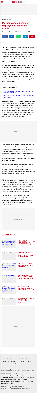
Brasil (27, 359)
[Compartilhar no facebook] (5, 36)
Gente (4, 361)
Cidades (22, 361)
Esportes (14, 359)
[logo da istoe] (18, 2)
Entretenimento (12, 361)
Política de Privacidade (4, 387)
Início (3, 19)
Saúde (17, 364)
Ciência (29, 361)
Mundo (21, 359)
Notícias (9, 19)
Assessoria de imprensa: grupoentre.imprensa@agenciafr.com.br (21, 387)
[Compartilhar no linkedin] (11, 36)
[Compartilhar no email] (32, 36)
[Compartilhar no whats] (18, 36)
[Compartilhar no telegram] (25, 36)
